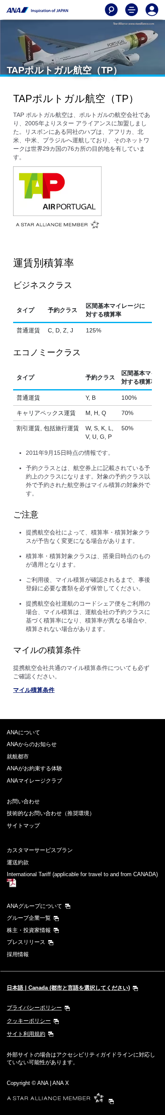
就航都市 (18, 756)
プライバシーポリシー (34, 1007)
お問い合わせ (23, 801)
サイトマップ (23, 825)
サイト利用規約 (26, 1034)
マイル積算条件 (34, 689)
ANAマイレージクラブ (34, 780)
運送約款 (18, 862)
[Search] (111, 9)
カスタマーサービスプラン (40, 850)
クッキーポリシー (29, 1021)
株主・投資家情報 (29, 930)
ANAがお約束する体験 (34, 768)
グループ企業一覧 (29, 918)
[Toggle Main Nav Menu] (131, 9)
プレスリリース (26, 942)
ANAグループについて (34, 906)
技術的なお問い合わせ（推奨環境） (51, 813)
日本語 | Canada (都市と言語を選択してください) (68, 988)
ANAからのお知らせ (32, 744)
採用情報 (18, 954)
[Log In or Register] (152, 9)
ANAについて (23, 732)
